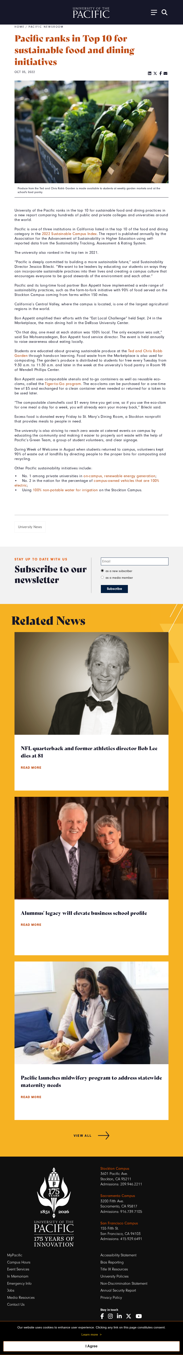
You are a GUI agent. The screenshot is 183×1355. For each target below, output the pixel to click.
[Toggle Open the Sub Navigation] (152, 12)
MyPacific (14, 1255)
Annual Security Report (118, 1290)
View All (83, 1135)
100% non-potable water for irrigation (65, 490)
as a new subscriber (119, 571)
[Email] (165, 73)
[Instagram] (112, 1316)
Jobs (10, 1290)
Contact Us (16, 1304)
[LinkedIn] (149, 73)
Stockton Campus (114, 1168)
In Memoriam (17, 1276)
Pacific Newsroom (46, 26)
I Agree (91, 1346)
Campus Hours (18, 1262)
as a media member (119, 578)
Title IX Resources (114, 1269)
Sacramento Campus (117, 1195)
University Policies (114, 1276)
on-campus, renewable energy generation (119, 476)
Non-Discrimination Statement (123, 1283)
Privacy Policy (111, 1297)
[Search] (164, 12)
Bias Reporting (112, 1262)
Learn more (89, 1334)
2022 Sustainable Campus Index (69, 233)
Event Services (18, 1269)
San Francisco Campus (119, 1223)
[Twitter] (155, 73)
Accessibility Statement (118, 1255)
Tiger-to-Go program (63, 383)
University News (30, 527)
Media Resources (21, 1297)
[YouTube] (140, 1316)
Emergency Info (19, 1283)
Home (20, 26)
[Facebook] (160, 73)
